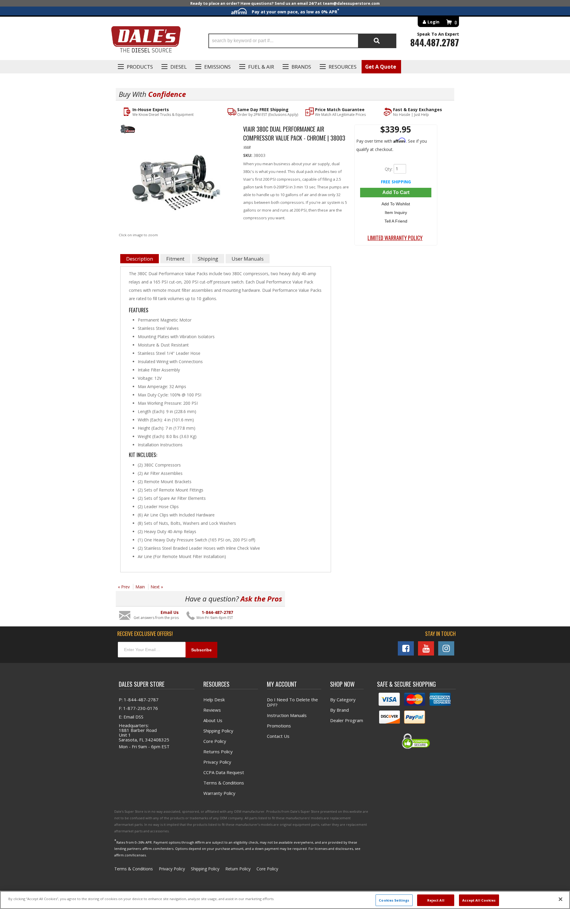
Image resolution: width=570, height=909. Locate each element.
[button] (302, 41)
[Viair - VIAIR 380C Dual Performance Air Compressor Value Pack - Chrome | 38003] (176, 130)
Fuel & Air (261, 66)
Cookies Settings (394, 900)
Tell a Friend (395, 221)
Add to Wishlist (395, 203)
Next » (157, 587)
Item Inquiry (396, 212)
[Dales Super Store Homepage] (145, 41)
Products (140, 66)
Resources (343, 66)
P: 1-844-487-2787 (139, 699)
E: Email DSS (131, 717)
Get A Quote (380, 66)
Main (140, 587)
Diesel (178, 66)
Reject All (435, 900)
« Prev (124, 587)
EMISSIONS (217, 66)
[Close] (560, 899)
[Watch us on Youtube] (426, 648)
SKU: (248, 155)
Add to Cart (395, 192)
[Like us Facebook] (406, 648)
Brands (301, 66)
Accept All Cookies (479, 900)
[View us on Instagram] (446, 648)
